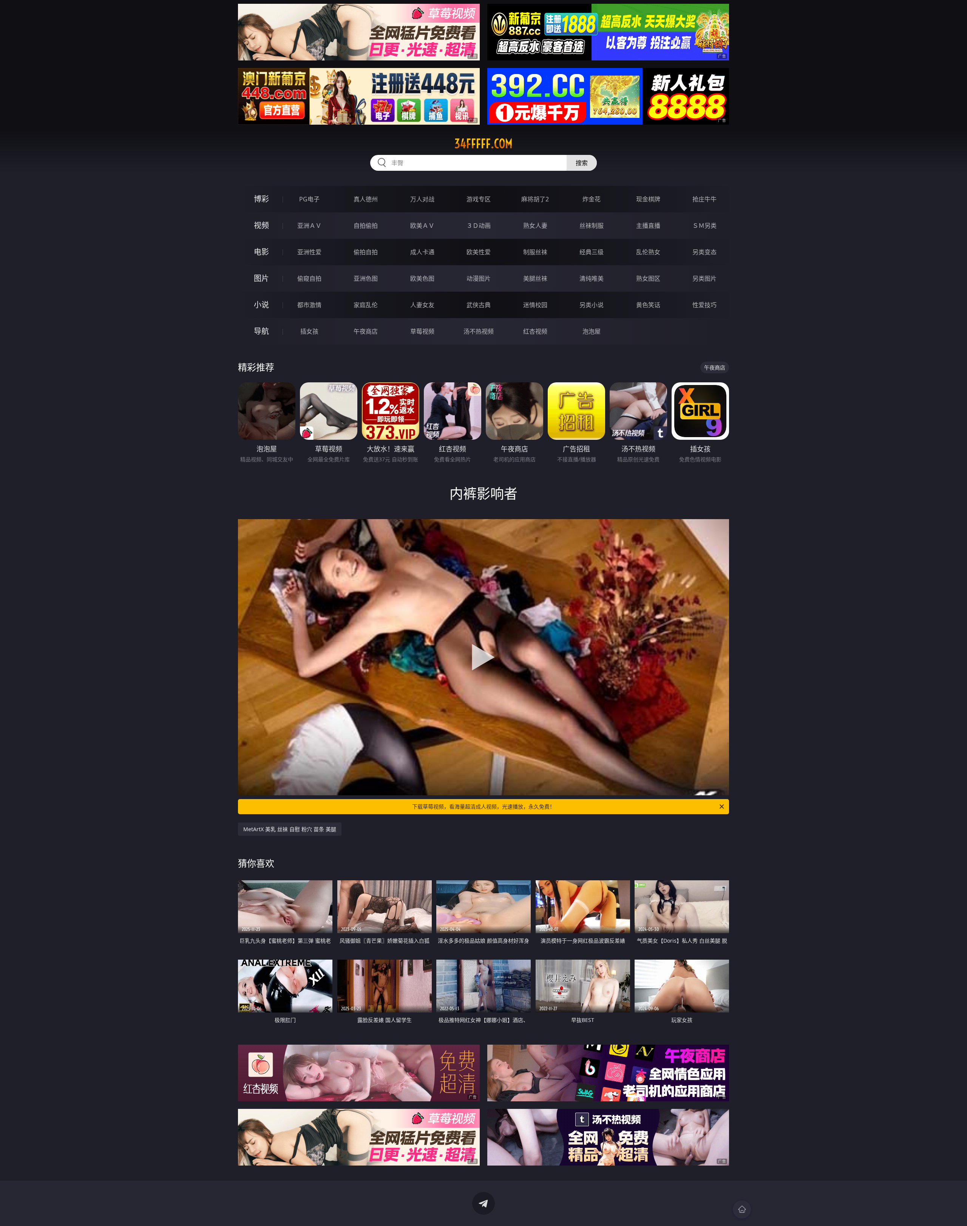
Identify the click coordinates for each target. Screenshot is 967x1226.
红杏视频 (535, 331)
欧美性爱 (479, 252)
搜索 (582, 163)
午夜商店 (366, 331)
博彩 (261, 199)
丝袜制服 (591, 225)
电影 (261, 252)
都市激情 (309, 305)
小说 (261, 305)
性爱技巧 (704, 305)
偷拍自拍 (366, 252)
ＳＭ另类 (704, 225)
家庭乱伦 (366, 305)
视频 (261, 225)
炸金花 (591, 199)
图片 (261, 278)
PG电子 (309, 199)
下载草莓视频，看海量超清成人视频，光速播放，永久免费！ (483, 806)
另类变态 (704, 252)
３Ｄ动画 (479, 225)
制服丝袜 (535, 252)
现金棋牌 (648, 199)
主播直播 (648, 225)
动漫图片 (479, 278)
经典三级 (591, 252)
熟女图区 (648, 278)
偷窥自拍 (309, 278)
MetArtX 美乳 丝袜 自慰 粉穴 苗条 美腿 (289, 829)
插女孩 (309, 331)
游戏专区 (479, 199)
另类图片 (704, 278)
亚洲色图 (366, 278)
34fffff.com (483, 143)
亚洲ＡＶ (309, 225)
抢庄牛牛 (704, 199)
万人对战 (422, 199)
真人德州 (366, 199)
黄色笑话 (648, 305)
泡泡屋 (591, 331)
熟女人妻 (535, 225)
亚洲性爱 (309, 252)
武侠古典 (479, 305)
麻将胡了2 (535, 199)
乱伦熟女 (648, 252)
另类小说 (591, 305)
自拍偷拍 (366, 225)
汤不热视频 (478, 331)
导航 (261, 331)
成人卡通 (422, 252)
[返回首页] (742, 1209)
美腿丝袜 (535, 278)
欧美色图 (422, 278)
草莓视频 (422, 331)
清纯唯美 (591, 278)
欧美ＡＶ (422, 225)
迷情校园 (535, 305)
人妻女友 (422, 305)
